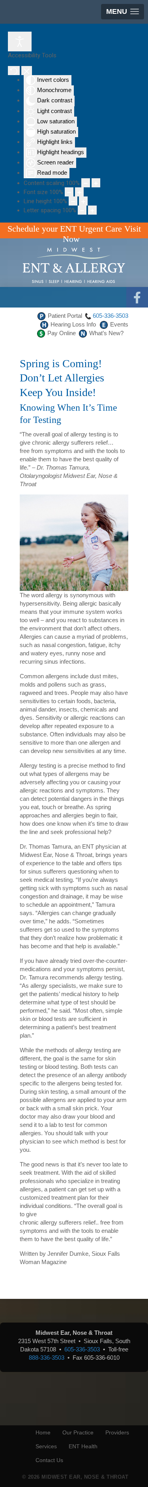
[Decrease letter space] (82, 210)
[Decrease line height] (73, 201)
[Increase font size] (79, 191)
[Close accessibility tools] (26, 70)
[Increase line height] (83, 201)
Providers (117, 1432)
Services (46, 1446)
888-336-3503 (46, 1357)
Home (43, 1432)
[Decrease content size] (85, 182)
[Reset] (14, 70)
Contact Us (49, 1460)
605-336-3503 (110, 315)
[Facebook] (137, 298)
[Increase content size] (96, 182)
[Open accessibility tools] (20, 41)
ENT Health (83, 1446)
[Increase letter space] (92, 210)
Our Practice (78, 1432)
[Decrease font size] (69, 191)
